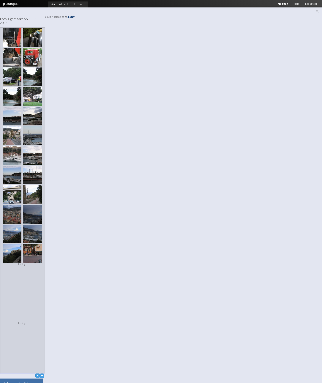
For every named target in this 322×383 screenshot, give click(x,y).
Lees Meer (311, 3)
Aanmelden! (59, 4)
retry (71, 16)
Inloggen (282, 3)
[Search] (317, 11)
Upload (79, 4)
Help (296, 3)
